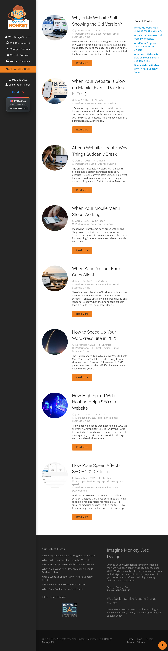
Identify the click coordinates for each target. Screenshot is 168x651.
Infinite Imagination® (54, 597)
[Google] (22, 92)
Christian (101, 30)
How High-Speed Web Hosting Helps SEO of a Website (94, 402)
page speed (102, 481)
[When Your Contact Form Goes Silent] (55, 267)
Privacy (149, 638)
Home (130, 638)
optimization (88, 481)
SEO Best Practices (101, 33)
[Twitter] (18, 92)
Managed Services (85, 417)
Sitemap (141, 642)
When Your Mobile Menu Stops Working (64, 584)
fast (77, 481)
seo (122, 481)
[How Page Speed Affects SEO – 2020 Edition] (55, 463)
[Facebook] (13, 92)
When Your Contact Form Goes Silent (62, 589)
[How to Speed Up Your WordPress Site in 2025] (55, 330)
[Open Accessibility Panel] (162, 645)
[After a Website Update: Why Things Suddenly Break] (55, 146)
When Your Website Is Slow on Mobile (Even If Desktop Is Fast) (98, 87)
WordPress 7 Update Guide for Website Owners (145, 46)
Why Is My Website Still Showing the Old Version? (148, 29)
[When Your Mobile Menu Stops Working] (55, 206)
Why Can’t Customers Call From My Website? (148, 37)
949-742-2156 (122, 590)
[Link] (18, 17)
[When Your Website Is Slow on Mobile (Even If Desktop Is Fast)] (55, 79)
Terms (130, 642)
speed (75, 484)
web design (130, 564)
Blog (139, 638)
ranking (114, 481)
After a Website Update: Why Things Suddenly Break (147, 68)
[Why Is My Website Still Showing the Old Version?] (55, 16)
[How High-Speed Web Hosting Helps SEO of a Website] (55, 394)
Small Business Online (103, 103)
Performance (82, 33)
